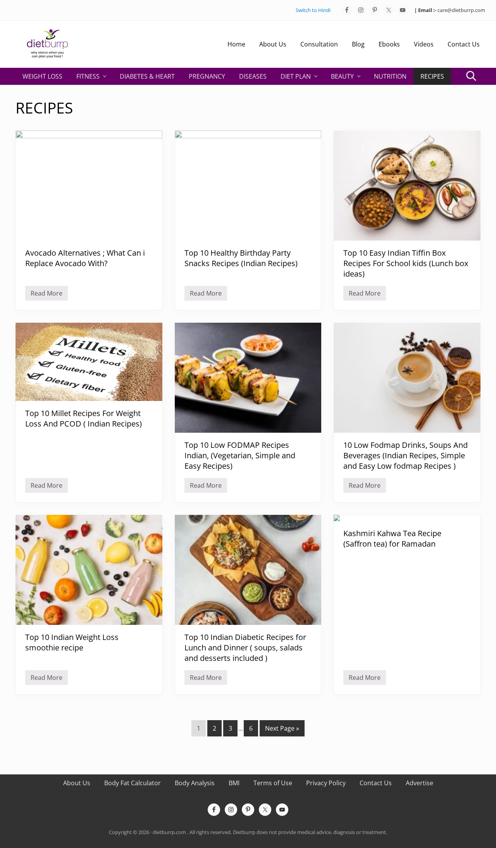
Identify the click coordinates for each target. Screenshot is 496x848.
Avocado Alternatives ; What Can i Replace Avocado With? (85, 258)
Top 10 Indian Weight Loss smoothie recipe (72, 642)
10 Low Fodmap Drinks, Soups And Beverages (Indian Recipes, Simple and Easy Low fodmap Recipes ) (405, 455)
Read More (46, 295)
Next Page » (282, 730)
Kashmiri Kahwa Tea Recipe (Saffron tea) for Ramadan (392, 538)
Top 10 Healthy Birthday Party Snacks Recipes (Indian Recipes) (241, 258)
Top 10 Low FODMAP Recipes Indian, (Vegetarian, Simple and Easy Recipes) (239, 455)
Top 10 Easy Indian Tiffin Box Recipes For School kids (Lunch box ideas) (405, 263)
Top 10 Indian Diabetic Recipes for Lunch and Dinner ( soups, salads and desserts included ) (245, 647)
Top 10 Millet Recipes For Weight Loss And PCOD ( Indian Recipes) (83, 418)
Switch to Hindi (313, 10)
